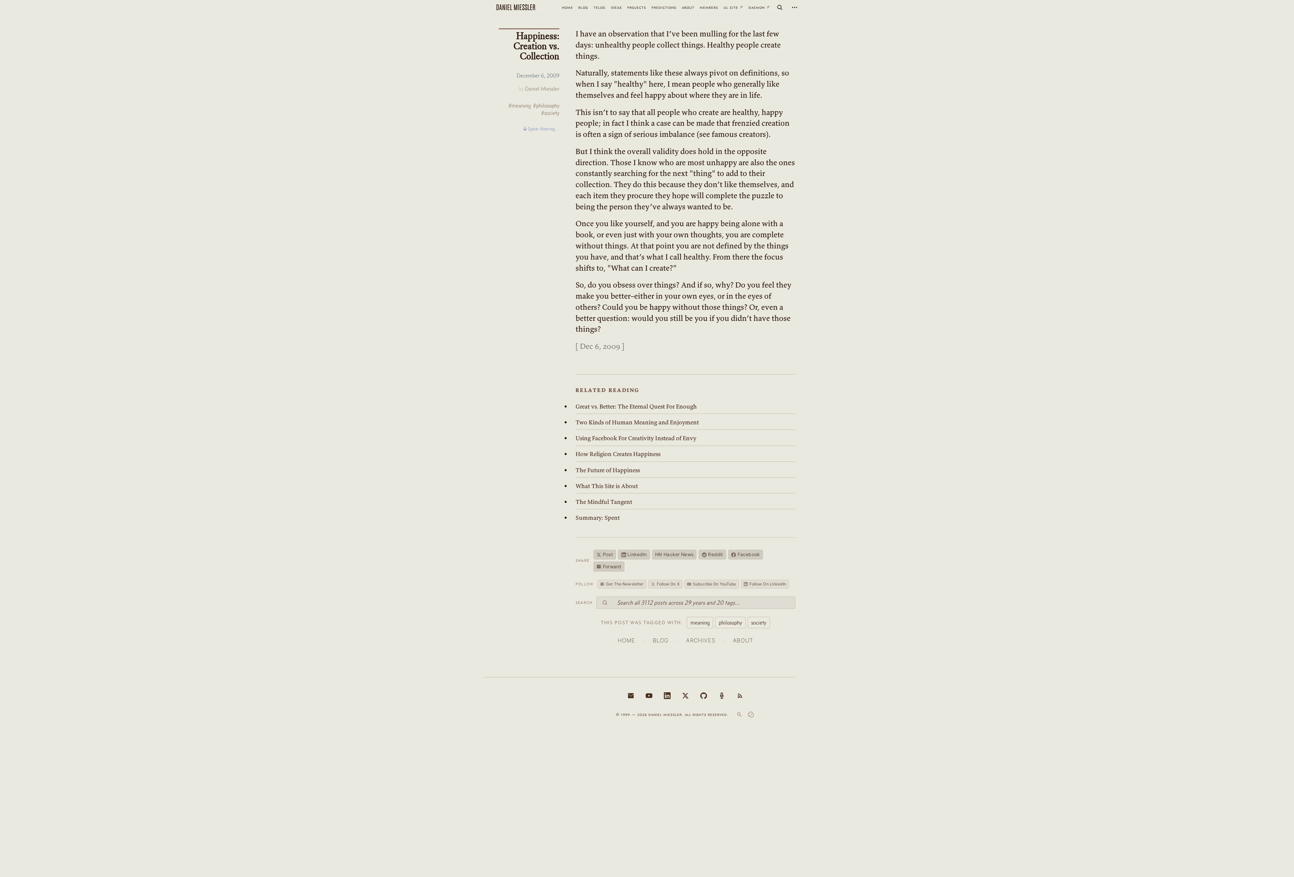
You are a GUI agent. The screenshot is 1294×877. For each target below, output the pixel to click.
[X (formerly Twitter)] (685, 696)
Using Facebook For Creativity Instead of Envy (636, 438)
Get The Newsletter (624, 583)
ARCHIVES (700, 640)
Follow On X (668, 583)
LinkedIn (637, 554)
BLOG (661, 640)
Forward (612, 566)
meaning (700, 622)
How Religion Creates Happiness (618, 454)
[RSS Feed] (740, 696)
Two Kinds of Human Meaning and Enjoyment (637, 422)
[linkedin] (667, 696)
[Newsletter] (631, 696)
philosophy (730, 622)
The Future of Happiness (608, 470)
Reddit (715, 554)
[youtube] (649, 696)
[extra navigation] (794, 7)
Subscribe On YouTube (714, 583)
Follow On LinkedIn (767, 583)
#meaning (520, 106)
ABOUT (743, 640)
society (758, 622)
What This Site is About (607, 486)
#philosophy (546, 106)
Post (608, 554)
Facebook (749, 554)
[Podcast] (722, 696)
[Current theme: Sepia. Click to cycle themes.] (751, 714)
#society (550, 113)
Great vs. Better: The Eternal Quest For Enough (636, 406)
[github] (704, 696)
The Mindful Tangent (604, 502)
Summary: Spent (598, 517)
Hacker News (674, 554)
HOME (626, 640)
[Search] (779, 7)
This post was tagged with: (642, 622)
